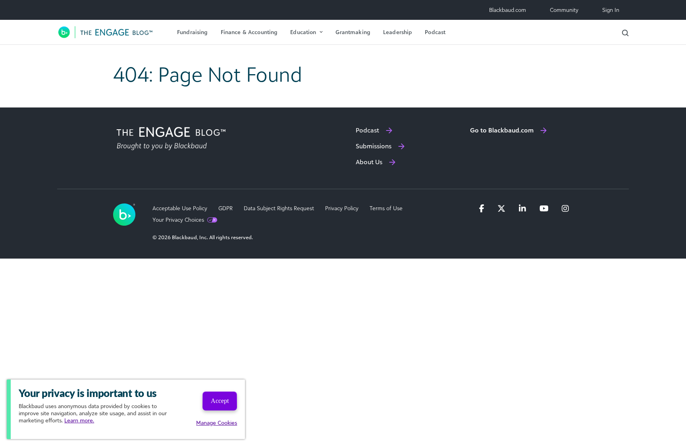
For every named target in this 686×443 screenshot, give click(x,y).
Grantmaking (352, 32)
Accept (220, 400)
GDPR (225, 208)
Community (564, 9)
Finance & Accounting (249, 32)
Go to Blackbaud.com (502, 130)
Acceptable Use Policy (179, 208)
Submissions (373, 146)
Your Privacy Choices (178, 220)
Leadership (397, 32)
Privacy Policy (341, 208)
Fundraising (192, 32)
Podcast (435, 32)
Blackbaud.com (507, 9)
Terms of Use (386, 208)
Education (303, 32)
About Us (369, 162)
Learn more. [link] (79, 420)
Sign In (610, 9)
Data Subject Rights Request (279, 208)
